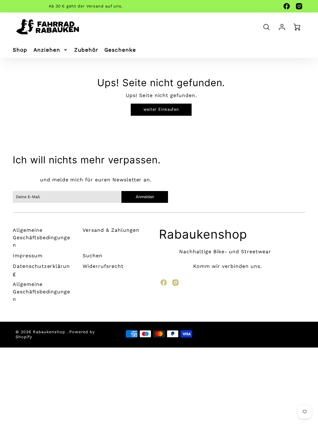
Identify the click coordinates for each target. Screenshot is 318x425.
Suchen (92, 256)
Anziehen (47, 50)
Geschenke (120, 50)
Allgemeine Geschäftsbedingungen (41, 237)
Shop (20, 50)
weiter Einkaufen (161, 109)
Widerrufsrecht (103, 266)
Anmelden (144, 196)
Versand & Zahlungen (111, 230)
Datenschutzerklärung (41, 270)
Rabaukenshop (203, 234)
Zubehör (86, 50)
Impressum (28, 256)
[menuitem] (20, 50)
